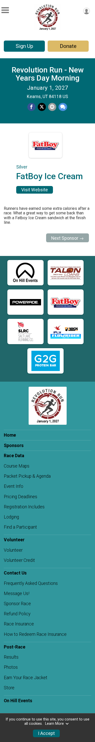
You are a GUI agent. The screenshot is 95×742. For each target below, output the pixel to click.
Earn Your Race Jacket (25, 677)
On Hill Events (18, 700)
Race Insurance (19, 623)
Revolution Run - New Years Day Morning (48, 73)
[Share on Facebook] (31, 107)
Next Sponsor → (67, 238)
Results (11, 657)
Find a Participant (20, 527)
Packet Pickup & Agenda (27, 476)
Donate (68, 46)
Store (9, 687)
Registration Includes (24, 506)
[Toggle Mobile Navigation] (5, 10)
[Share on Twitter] (42, 107)
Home (10, 435)
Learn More (54, 723)
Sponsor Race (17, 603)
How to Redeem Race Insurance (35, 634)
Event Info (13, 486)
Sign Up (24, 46)
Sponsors (14, 445)
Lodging (11, 517)
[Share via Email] (52, 107)
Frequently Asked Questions (31, 583)
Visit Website (34, 189)
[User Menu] (86, 11)
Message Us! (16, 593)
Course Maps (16, 466)
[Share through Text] (63, 107)
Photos (11, 667)
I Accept (46, 733)
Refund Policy (17, 613)
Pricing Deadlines (20, 496)
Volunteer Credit (19, 560)
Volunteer (13, 550)
